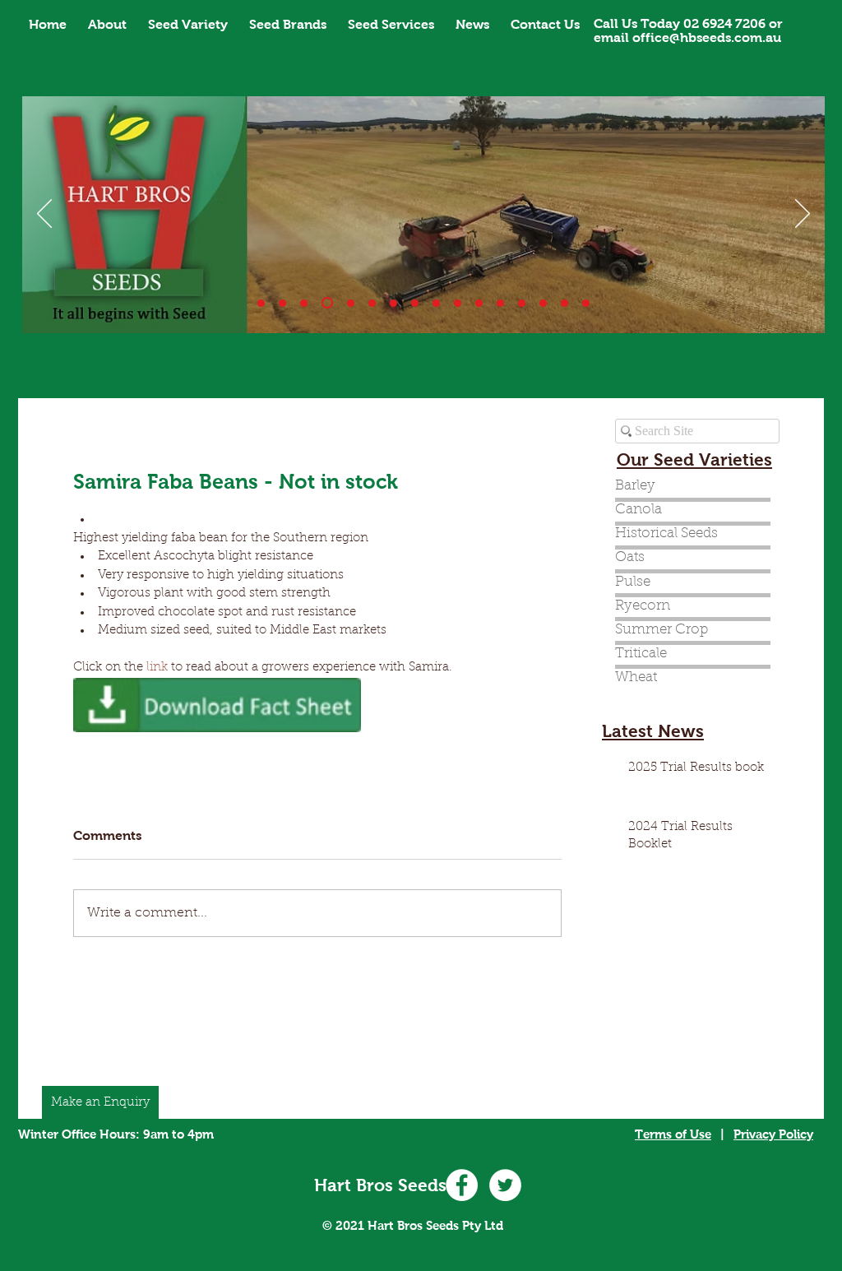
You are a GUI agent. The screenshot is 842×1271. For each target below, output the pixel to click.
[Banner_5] (372, 303)
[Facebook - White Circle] (462, 1185)
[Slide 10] (282, 303)
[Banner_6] (393, 303)
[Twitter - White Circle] (505, 1185)
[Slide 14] (521, 303)
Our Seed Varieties (694, 459)
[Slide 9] (457, 303)
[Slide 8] (436, 303)
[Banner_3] (327, 302)
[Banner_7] (415, 303)
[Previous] (44, 214)
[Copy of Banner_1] (500, 303)
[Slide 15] (564, 303)
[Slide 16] (586, 303)
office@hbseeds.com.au (706, 37)
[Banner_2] (304, 303)
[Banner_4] (350, 303)
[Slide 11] (479, 303)
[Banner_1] (261, 303)
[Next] (802, 214)
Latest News (653, 730)
